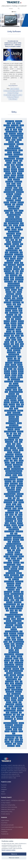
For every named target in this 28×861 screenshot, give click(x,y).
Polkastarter (14, 569)
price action (15, 579)
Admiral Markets (10, 127)
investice (19, 95)
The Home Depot (9, 664)
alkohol (8, 140)
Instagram (4, 789)
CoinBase (12, 258)
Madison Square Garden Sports (14, 471)
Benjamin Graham (17, 190)
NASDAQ (21, 502)
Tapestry (11, 650)
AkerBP (7, 135)
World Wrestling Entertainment (14, 735)
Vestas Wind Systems (9, 710)
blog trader (19, 204)
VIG (20, 712)
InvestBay (10, 429)
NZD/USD (7, 525)
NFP (17, 512)
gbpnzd (7, 377)
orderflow (6, 548)
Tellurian (16, 658)
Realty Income (8, 596)
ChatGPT (19, 246)
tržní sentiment (9, 681)
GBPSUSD (13, 377)
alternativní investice (9, 144)
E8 (22, 302)
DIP (22, 287)
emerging (8, 310)
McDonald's (8, 481)
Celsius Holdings (16, 242)
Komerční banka (10, 446)
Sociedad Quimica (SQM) (11, 631)
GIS (10, 383)
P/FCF (9, 550)
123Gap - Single (10, 121)
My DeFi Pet (19, 500)
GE (8, 379)
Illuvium (13, 406)
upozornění (18, 691)
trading (6, 675)
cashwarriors (16, 235)
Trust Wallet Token (12, 679)
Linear (15, 460)
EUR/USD (20, 323)
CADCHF (14, 229)
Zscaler (18, 746)
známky (20, 744)
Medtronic (19, 481)
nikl (16, 514)
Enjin (6, 312)
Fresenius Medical (11, 356)
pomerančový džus (14, 571)
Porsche (6, 575)
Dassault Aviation (9, 273)
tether (17, 660)
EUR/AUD (18, 319)
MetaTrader (12, 485)
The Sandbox (19, 664)
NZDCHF (20, 525)
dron (7, 300)
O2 (20, 527)
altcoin (17, 142)
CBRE (12, 240)
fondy (21, 344)
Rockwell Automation (9, 604)
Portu (21, 575)
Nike (6, 514)
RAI (22, 592)
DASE (21, 271)
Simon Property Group (10, 623)
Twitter (12, 683)
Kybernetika (17, 452)
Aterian (13, 167)
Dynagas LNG (16, 302)
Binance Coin (16, 196)
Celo (20, 240)
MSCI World (19, 496)
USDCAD (7, 700)
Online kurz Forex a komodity (9, 807)
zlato (14, 744)
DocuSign (8, 296)
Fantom (17, 335)
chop (6, 252)
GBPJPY (20, 375)
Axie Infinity (20, 177)
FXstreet (20, 365)
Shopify (13, 619)
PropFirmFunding (10, 587)
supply (12, 646)
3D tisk (9, 123)
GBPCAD (7, 375)
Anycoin (16, 160)
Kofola (18, 444)
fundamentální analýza (10, 95)
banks (18, 185)
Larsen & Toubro (9, 456)
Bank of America (11, 185)
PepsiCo (19, 558)
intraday (19, 423)
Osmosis (13, 548)
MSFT (9, 498)
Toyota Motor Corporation (15, 671)
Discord (8, 290)
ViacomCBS (20, 710)
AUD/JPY (20, 169)
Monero (18, 489)
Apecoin (9, 163)
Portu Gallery (8, 577)
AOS (21, 160)
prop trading (10, 585)
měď (14, 481)
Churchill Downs (14, 252)
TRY (19, 679)
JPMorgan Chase (9, 440)
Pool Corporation (10, 573)
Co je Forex (4, 822)
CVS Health (16, 269)
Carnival (10, 235)
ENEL (20, 310)
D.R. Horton (7, 271)
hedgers (7, 400)
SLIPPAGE (20, 623)
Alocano (19, 140)
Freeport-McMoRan (14, 354)
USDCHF (13, 700)
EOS (21, 312)
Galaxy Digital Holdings (11, 367)
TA (11, 648)
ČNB (14, 256)
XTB (12, 741)
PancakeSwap (9, 554)
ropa (6, 608)
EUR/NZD (13, 323)
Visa (14, 714)
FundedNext (9, 362)
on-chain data (7, 539)
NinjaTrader (8, 517)
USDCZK (8, 702)
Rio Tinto (6, 600)
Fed (22, 335)
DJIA (14, 292)
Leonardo (8, 458)
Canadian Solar (10, 233)
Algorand (14, 138)
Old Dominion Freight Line (13, 535)
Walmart (21, 723)
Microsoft (18, 487)
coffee (7, 258)
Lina (11, 460)
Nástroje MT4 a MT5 (6, 811)
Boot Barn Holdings (14, 208)
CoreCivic (18, 260)
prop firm (18, 583)
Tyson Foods (18, 683)
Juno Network (9, 442)
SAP (20, 610)
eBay (14, 304)
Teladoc (13, 656)
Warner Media (9, 725)
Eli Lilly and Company (11, 308)
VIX (22, 714)
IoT (7, 433)
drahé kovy (20, 298)
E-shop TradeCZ (5, 802)
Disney (20, 290)
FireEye (21, 342)
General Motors (9, 381)
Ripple (12, 600)
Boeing (18, 206)
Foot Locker (8, 346)
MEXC (7, 487)
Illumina (7, 406)
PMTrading (14, 567)
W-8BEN (13, 721)
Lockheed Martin (17, 464)
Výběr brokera (5, 820)
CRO (5, 265)
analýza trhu (9, 160)
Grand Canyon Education (15, 392)
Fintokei (7, 342)
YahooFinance (18, 741)
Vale (6, 706)
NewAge (20, 508)
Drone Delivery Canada (16, 300)
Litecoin (7, 462)
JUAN (20, 440)
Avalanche (20, 175)
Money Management (9, 494)
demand (6, 279)
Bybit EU (15, 225)
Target (16, 650)
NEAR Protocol (10, 506)
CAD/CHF (17, 227)
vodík (13, 716)
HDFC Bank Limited (12, 396)
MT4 (14, 498)
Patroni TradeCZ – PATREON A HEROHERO (13, 800)
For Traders (16, 346)
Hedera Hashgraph (11, 398)
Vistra (18, 714)
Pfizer (9, 560)
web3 (20, 729)
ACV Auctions (14, 125)
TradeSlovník (17, 673)
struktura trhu (19, 644)
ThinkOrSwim (7, 669)
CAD (12, 227)
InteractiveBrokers (13, 419)
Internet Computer (14, 421)
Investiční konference (10, 431)
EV (13, 331)
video (7, 712)
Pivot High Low (11, 564)
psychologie (11, 589)
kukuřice (10, 452)
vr (14, 719)
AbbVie (18, 123)
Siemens (8, 621)
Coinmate (19, 258)
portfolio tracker (14, 575)
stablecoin (7, 639)
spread (18, 637)
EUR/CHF (13, 321)
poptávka (19, 573)
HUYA (17, 404)
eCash (19, 304)
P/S (13, 550)
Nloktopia (19, 517)
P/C (22, 548)
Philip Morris (16, 560)
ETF (20, 315)
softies (6, 633)
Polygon (21, 569)
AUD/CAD (6, 169)
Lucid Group (17, 467)
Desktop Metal (8, 281)
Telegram (19, 656)
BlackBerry (13, 202)
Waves (15, 729)
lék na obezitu (18, 456)
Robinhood (9, 602)
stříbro (12, 644)
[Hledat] (18, 8)
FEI (7, 337)
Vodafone (7, 716)
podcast (21, 567)
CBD (22, 238)
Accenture (6, 125)
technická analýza (9, 654)
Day (21, 273)
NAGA (15, 502)
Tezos (6, 662)
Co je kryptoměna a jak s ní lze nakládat (12, 827)
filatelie (19, 337)
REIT (21, 596)
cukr (20, 267)
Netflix (14, 508)
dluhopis (19, 292)
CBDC (7, 240)
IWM (19, 433)
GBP (15, 369)
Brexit (11, 213)
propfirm (18, 585)
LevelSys (15, 458)
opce (22, 539)
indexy (16, 408)
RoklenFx (7, 606)
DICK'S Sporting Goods (14, 285)
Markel (20, 475)
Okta (12, 533)
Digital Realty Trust (9, 287)
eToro (8, 319)
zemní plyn (8, 744)
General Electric (15, 379)
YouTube (3, 787)
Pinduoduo (16, 562)
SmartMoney (18, 625)
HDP (20, 396)
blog (17, 93)
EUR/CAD (6, 321)
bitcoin (20, 198)
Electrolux (17, 306)
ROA (22, 600)
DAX (17, 273)
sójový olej (20, 633)
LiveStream (8, 464)
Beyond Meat (19, 192)
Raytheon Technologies (17, 594)
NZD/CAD (13, 523)
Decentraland (13, 275)
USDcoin (20, 700)
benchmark (8, 190)
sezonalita (17, 617)
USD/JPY (20, 698)
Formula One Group (16, 348)
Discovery (13, 290)
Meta (6, 485)
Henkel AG (13, 400)
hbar (17, 394)
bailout (13, 183)
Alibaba (21, 138)
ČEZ (21, 244)
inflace (9, 412)
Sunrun (7, 646)
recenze (16, 596)
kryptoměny (8, 450)
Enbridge (14, 310)
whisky (20, 731)
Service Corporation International (13, 614)
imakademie (19, 406)
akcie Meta (20, 133)
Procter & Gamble (9, 581)
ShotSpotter (20, 619)
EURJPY (14, 327)
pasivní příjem (18, 554)
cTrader (15, 267)
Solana (6, 635)
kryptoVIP (15, 450)
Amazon (11, 146)
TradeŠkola (9, 673)
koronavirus (13, 448)
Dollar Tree (7, 298)
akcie (12, 88)
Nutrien (20, 521)
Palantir (18, 550)
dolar (20, 296)
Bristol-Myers (18, 213)
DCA (7, 275)
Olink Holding (7, 537)
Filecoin (8, 340)
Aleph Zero (8, 138)
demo (12, 279)
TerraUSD (7, 660)
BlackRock (20, 202)
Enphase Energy (14, 312)
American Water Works (11, 150)
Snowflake (13, 629)
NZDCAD (14, 525)
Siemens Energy (17, 621)
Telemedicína (8, 658)
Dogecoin (14, 296)
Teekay (7, 656)
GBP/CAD (7, 371)
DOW (13, 298)
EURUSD (8, 331)
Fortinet (10, 350)
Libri (20, 458)
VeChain (11, 706)
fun (19, 358)
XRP (21, 739)
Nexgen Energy (10, 512)
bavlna (15, 188)
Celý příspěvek (12, 85)
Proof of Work (10, 583)
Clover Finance (18, 254)
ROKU (13, 606)
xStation (7, 741)
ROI (22, 604)
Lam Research (9, 454)
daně (17, 271)
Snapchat (19, 627)
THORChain (16, 669)
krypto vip (20, 448)
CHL (20, 250)
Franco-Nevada (11, 352)
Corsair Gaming (9, 262)
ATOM (18, 167)
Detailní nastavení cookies (8, 850)
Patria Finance (13, 556)
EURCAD (14, 325)
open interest (15, 542)
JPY (17, 440)
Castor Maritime (8, 238)
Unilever (18, 687)
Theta (20, 666)
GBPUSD (20, 377)
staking (14, 639)
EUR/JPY (6, 323)
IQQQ (15, 433)
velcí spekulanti (19, 706)
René (6, 598)
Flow (12, 344)
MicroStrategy (10, 489)
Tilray (22, 669)
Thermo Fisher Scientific (11, 666)
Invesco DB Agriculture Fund (13, 427)
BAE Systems (18, 181)
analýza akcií (7, 90)
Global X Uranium (11, 387)
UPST (8, 694)
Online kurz (16, 539)
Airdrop (20, 129)
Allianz (13, 140)
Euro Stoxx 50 (10, 329)
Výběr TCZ (20, 719)
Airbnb (15, 129)
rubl (7, 610)
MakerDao (8, 475)
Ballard (19, 183)
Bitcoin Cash (10, 200)
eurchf (19, 325)
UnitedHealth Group (17, 689)
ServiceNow (10, 617)
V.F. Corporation (10, 704)
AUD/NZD (7, 171)
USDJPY (15, 702)
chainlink (12, 246)
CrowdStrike (20, 265)
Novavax (19, 519)
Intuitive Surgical (13, 425)
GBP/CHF (14, 371)
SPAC (8, 637)
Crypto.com (9, 267)
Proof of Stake (19, 581)
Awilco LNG (12, 177)
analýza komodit (18, 154)
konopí (6, 448)
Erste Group (10, 315)
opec (9, 542)
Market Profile (13, 477)
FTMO (19, 356)
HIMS (21, 402)
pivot (22, 562)
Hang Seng (12, 394)
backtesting (16, 179)
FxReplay (13, 365)
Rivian (17, 600)
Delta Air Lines (19, 277)
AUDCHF (8, 173)
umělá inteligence (16, 685)
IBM (22, 404)
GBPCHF (14, 375)
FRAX (18, 352)
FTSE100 (10, 358)
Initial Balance (16, 412)
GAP (5, 369)
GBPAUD (20, 373)
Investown (20, 431)
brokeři (17, 217)
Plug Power (7, 567)
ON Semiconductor (18, 537)
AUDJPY (19, 173)
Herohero (6, 402)
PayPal (8, 558)
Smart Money (9, 625)
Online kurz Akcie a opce (8, 809)
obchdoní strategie (14, 529)
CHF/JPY (10, 248)
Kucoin (21, 450)
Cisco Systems (9, 254)
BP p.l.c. (21, 210)
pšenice (19, 587)
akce (20, 131)
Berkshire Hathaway (9, 192)
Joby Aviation (16, 435)
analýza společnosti (17, 90)
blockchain (8, 204)
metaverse (10, 97)
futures (7, 365)
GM (19, 387)
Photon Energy (8, 562)
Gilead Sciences (18, 381)
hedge (19, 398)
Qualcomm (16, 592)
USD (22, 696)
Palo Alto (17, 552)
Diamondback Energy (13, 283)
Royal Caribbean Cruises (16, 608)
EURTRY (18, 329)
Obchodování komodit (7, 825)
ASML (12, 165)
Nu (15, 521)
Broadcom (11, 217)
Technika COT (19, 654)
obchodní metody (9, 531)
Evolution (18, 331)
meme (6, 483)
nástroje (8, 504)
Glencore (15, 383)
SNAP (13, 627)
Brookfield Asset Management (14, 219)
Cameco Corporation (13, 231)
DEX (15, 281)
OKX (16, 533)
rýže (16, 610)
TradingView (9, 677)
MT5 (18, 498)
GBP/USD (14, 373)
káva (20, 442)
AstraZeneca (19, 165)
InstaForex (11, 417)
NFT (21, 512)
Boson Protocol (8, 210)
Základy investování (6, 829)
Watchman (9, 729)
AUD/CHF (14, 169)
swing (7, 648)
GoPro (20, 390)
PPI (10, 579)
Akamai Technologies (11, 131)
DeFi (20, 275)
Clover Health (8, 256)
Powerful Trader (18, 577)
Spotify (13, 637)
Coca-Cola (20, 256)
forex (7, 348)
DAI (13, 271)
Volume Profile (9, 719)
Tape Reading (17, 648)
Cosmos (16, 262)
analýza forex (8, 154)
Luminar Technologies (17, 469)
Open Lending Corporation (14, 544)
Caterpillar (16, 238)
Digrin (17, 287)
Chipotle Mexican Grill (11, 250)
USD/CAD (7, 698)
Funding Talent (18, 362)
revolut (11, 598)
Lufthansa (7, 469)
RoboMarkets (17, 602)
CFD (7, 246)
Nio (14, 517)
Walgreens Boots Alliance (10, 723)
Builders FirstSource (13, 223)
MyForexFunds (8, 502)
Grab (6, 392)
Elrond (20, 308)
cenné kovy (8, 244)
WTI (17, 737)
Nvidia (6, 523)
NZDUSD (15, 527)
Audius (14, 173)
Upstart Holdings (16, 694)
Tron (20, 677)
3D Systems (19, 121)
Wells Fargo (14, 731)
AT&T (8, 167)
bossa (15, 210)
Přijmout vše (14, 854)
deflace (6, 277)
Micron (13, 487)
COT (21, 262)
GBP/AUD (20, 369)
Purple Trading (8, 592)
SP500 (21, 635)
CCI (16, 240)
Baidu (8, 183)
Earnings (9, 304)
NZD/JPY (19, 523)
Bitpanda (6, 202)
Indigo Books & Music (10, 410)
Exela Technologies (10, 333)
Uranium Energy (9, 696)
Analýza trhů (11, 93)
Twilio (6, 683)
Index (11, 408)
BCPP (20, 188)
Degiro (12, 277)
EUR (12, 319)
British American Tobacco (13, 215)
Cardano (18, 233)
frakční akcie (16, 350)
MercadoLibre (13, 483)
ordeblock (19, 546)
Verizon (19, 708)
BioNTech (8, 198)
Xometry (11, 739)
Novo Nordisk (9, 521)
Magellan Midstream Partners (13, 473)
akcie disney (12, 133)
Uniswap (7, 689)
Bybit (10, 225)
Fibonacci (12, 337)
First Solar (6, 344)
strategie (7, 644)
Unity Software (13, 99)
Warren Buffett (18, 725)
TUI (21, 681)
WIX (14, 733)
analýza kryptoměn (14, 156)
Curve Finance (8, 269)
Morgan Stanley (10, 496)
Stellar (5, 641)
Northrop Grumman (10, 519)
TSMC (16, 681)
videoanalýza (14, 712)
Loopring (9, 467)
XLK (6, 739)
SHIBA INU (7, 619)
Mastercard (20, 479)
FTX (15, 358)
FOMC (17, 344)
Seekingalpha (13, 612)
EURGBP (7, 327)
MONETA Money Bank (13, 492)
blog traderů (11, 206)
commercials (10, 260)
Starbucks (20, 639)
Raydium (6, 594)
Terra (21, 658)
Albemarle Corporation (16, 135)
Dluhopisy (18, 294)
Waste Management (16, 727)
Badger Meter (9, 181)
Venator (14, 708)
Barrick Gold (9, 188)
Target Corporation (14, 652)
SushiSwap (19, 646)
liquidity (21, 460)
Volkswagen (19, 716)
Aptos (19, 163)
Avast (5, 177)
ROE (18, 604)
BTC (5, 223)
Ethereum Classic (17, 317)
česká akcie (16, 244)
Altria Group (20, 144)
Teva (22, 660)
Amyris (20, 150)
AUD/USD (14, 171)
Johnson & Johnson (14, 437)
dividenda (8, 292)
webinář (7, 731)
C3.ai (8, 227)
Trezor (15, 677)
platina (18, 564)
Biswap (14, 198)
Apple (14, 163)
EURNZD (20, 327)
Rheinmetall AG (19, 598)
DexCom (20, 281)
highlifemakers (15, 402)
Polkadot (6, 569)
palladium (10, 552)
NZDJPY (9, 527)
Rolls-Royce (19, 606)
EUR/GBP (20, 321)
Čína (21, 252)
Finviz (12, 342)
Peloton (13, 558)
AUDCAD (21, 171)
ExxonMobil (20, 333)
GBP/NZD (7, 373)
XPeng (16, 739)
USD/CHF (14, 698)
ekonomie (10, 306)
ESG (16, 315)
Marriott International (10, 479)
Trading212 (20, 675)
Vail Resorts (19, 704)
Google (15, 390)
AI (10, 129)
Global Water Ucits (14, 385)
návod (19, 504)
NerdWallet (8, 508)
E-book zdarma (5, 814)
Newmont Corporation (13, 510)
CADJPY (20, 229)
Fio (16, 342)
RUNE (11, 610)
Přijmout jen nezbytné (14, 857)
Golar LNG (8, 390)
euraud (8, 325)
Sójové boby (12, 633)
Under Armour (10, 687)
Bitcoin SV (17, 200)
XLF (21, 737)
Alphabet (11, 142)
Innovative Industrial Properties (14, 415)
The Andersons (19, 662)
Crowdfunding (11, 265)
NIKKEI (11, 514)
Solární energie (14, 635)
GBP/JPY (20, 371)
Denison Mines (19, 279)
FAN (12, 335)
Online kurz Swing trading (8, 805)
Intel (17, 417)
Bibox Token (9, 194)
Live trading (19, 462)
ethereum (8, 317)
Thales (11, 662)
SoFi (21, 631)
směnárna (8, 627)
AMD (16, 146)
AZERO (10, 179)
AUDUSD (13, 175)
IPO (11, 433)
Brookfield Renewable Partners (14, 221)
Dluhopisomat (10, 294)
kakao (16, 442)
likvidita (6, 460)
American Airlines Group (13, 148)
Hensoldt (20, 400)
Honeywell (12, 404)
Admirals (19, 127)
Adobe (7, 129)
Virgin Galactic (7, 714)
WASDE (8, 727)
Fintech (20, 340)
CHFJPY (17, 248)
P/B (18, 548)
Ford (21, 346)
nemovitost (18, 506)
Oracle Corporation (10, 546)
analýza (17, 88)
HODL (5, 404)
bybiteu (21, 225)
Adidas (21, 125)
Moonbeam (20, 494)
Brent (7, 213)
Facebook (6, 335)
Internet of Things (10, 423)
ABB (13, 123)
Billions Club (18, 194)
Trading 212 (13, 675)
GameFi (21, 367)
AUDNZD (6, 175)
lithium (12, 462)
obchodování (19, 531)
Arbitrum (7, 165)
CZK (22, 269)
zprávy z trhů (11, 746)
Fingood (14, 340)
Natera (14, 504)
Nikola (20, 514)
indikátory (20, 410)
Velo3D (8, 708)
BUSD (5, 225)
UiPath (8, 685)
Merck (20, 483)
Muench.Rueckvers (10, 500)
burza (21, 223)
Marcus (15, 475)
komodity (18, 446)
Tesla (12, 660)
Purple (17, 589)
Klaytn (9, 444)
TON (6, 671)
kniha (13, 444)
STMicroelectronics (18, 641)
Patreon (16, 97)
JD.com (9, 435)
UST (20, 702)
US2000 (17, 696)
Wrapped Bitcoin (10, 737)
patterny (21, 556)
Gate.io (10, 369)
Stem (10, 641)
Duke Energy (7, 302)
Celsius (8, 242)
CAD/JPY (7, 229)
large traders (18, 454)
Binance (9, 196)
